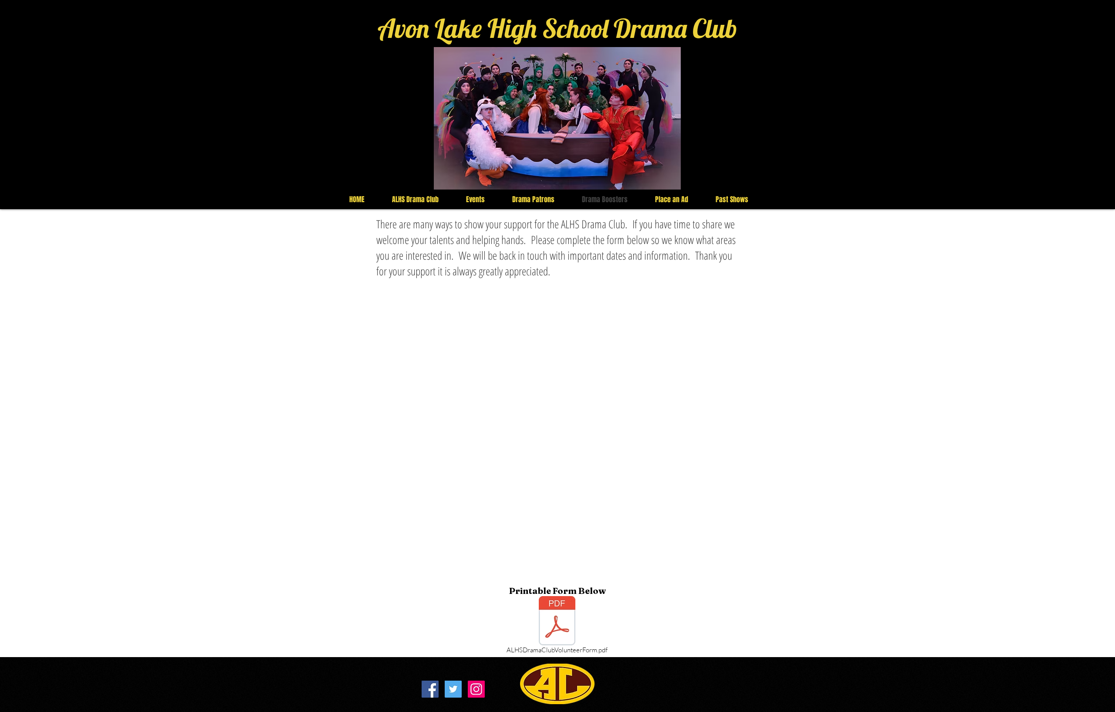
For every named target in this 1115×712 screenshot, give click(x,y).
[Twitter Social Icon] (453, 689)
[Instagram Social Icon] (476, 689)
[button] (557, 118)
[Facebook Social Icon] (430, 689)
